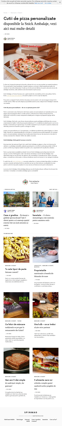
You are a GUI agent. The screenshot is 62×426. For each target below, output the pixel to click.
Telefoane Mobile (9, 419)
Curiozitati (37, 265)
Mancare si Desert (16, 13)
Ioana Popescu (11, 38)
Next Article (53, 189)
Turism (19, 321)
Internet (27, 419)
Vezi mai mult (39, 3)
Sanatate (45, 419)
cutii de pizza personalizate (14, 95)
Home (5, 13)
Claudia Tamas (11, 210)
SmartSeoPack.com (38, 416)
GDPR (28, 421)
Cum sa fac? (53, 419)
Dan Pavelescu (40, 210)
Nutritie (36, 267)
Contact (34, 421)
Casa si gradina (36, 419)
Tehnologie (19, 419)
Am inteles (48, 3)
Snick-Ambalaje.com (18, 161)
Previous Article (10, 189)
